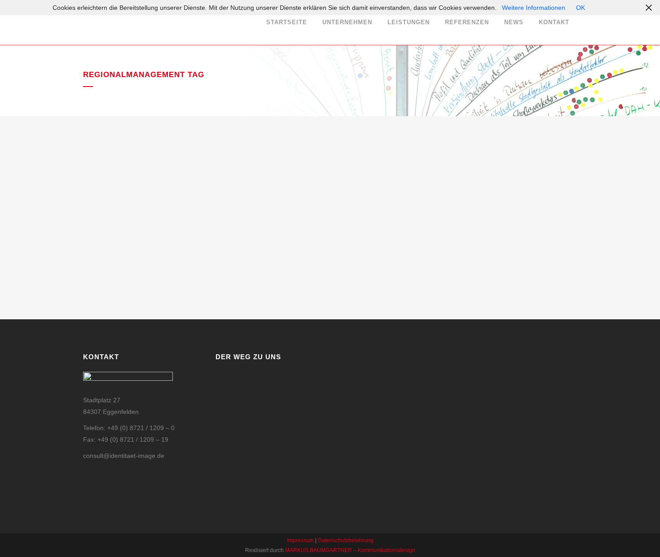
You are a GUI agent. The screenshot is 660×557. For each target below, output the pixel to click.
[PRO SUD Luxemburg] (160, 170)
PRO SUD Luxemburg (132, 236)
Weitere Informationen (533, 7)
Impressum (300, 540)
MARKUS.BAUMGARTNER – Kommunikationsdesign (350, 550)
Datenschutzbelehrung (346, 540)
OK (580, 7)
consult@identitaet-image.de (123, 455)
